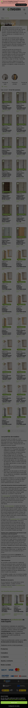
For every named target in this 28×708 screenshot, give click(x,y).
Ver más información (21, 4)
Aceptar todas (14, 702)
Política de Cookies (13, 699)
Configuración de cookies (14, 706)
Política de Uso (22, 699)
